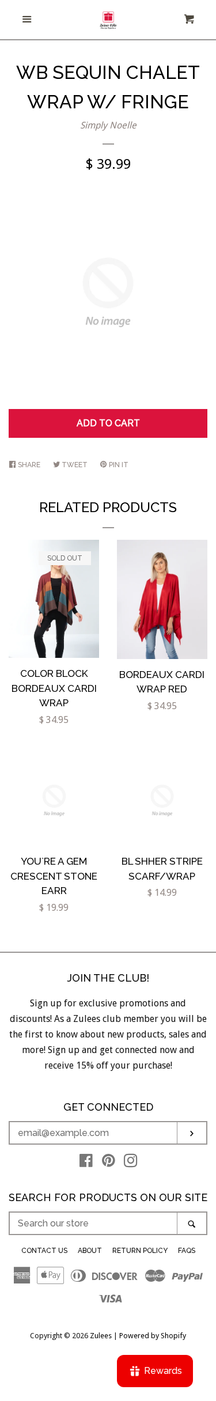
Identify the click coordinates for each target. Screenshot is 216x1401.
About (90, 1251)
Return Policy (140, 1251)
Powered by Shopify (152, 1335)
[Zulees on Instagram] (131, 1162)
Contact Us (44, 1251)
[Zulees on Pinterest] (108, 1162)
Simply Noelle (108, 125)
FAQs (186, 1251)
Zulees (101, 1335)
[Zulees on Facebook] (86, 1162)
